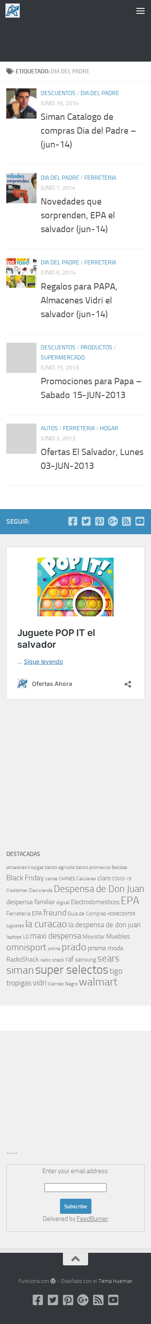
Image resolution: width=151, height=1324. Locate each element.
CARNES (67, 879)
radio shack (52, 960)
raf (69, 959)
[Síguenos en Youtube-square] (140, 521)
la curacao (46, 924)
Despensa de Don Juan (99, 889)
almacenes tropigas (25, 867)
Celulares (86, 879)
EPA (130, 901)
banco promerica (93, 867)
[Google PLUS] (113, 521)
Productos (96, 347)
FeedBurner (92, 1219)
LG (26, 937)
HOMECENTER (121, 914)
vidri (40, 983)
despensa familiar (30, 902)
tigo (115, 971)
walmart (98, 981)
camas (51, 879)
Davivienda (40, 890)
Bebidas (119, 867)
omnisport (26, 947)
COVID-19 (121, 879)
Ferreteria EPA (24, 913)
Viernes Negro (63, 984)
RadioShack (22, 959)
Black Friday (25, 877)
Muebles (118, 936)
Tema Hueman (116, 1281)
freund (54, 913)
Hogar (109, 428)
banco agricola (60, 867)
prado (74, 947)
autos (49, 428)
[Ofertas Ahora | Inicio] (15, 10)
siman (20, 970)
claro (104, 878)
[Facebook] (73, 521)
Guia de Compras (87, 913)
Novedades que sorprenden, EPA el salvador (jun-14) (78, 215)
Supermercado (63, 357)
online (54, 949)
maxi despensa (55, 936)
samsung (85, 960)
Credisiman (17, 890)
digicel (63, 902)
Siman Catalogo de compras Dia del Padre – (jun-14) (88, 130)
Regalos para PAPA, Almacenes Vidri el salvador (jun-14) (79, 300)
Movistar (94, 936)
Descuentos (58, 93)
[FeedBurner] (126, 521)
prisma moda (105, 948)
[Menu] (140, 10)
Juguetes (15, 925)
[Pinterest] (99, 521)
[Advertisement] (75, 40)
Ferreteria (100, 177)
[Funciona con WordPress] (53, 1281)
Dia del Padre (100, 93)
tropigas (18, 983)
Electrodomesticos (95, 902)
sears (108, 958)
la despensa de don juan (104, 925)
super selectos (71, 969)
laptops (14, 937)
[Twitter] (86, 521)
